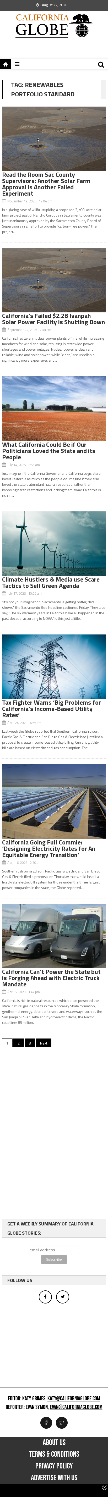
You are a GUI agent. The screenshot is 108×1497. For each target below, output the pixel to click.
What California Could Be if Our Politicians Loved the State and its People (48, 451)
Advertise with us (54, 1478)
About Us (54, 1442)
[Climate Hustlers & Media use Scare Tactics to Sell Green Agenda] (54, 543)
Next (43, 1043)
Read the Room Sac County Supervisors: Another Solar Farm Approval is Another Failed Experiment (46, 184)
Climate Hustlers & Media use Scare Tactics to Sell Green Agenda (51, 582)
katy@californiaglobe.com (73, 1398)
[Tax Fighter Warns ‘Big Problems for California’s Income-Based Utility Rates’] (54, 666)
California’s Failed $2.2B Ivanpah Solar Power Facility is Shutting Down (53, 319)
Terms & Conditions (54, 1454)
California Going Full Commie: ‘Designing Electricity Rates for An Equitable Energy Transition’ (48, 848)
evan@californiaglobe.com (76, 1407)
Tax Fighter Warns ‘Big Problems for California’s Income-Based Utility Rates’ (51, 709)
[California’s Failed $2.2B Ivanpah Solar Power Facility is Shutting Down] (54, 280)
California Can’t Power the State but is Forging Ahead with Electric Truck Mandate (51, 978)
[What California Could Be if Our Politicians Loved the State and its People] (54, 408)
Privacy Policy (54, 1466)
